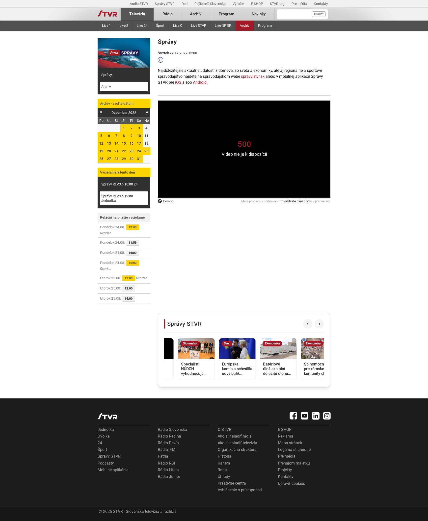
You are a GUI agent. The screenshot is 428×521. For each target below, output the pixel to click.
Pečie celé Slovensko (210, 4)
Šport (160, 25)
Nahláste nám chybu (297, 201)
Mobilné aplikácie (113, 470)
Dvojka (104, 436)
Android (200, 82)
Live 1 (106, 25)
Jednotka (106, 429)
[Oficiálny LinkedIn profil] (316, 416)
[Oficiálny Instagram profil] (327, 416)
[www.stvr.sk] (107, 416)
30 (132, 159)
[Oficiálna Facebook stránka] (293, 416)
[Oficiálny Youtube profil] (305, 416)
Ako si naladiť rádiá (235, 436)
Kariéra (224, 463)
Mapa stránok (290, 443)
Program (265, 25)
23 (132, 151)
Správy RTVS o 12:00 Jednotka (117, 198)
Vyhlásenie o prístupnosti (240, 490)
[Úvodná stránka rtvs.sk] (107, 14)
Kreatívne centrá (232, 483)
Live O (178, 25)
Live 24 (142, 25)
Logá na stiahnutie (294, 449)
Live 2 (123, 25)
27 (109, 159)
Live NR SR (223, 25)
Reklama (285, 436)
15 (124, 143)
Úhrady (224, 476)
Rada (222, 470)
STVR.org (277, 4)
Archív (244, 25)
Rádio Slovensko (172, 429)
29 (124, 159)
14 (116, 143)
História (224, 456)
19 (101, 151)
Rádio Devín (168, 443)
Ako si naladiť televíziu (237, 443)
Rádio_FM (166, 449)
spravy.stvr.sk (253, 76)
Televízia (137, 14)
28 (116, 159)
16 (132, 143)
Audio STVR (139, 4)
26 (101, 159)
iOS (178, 82)
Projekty (285, 470)
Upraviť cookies (291, 483)
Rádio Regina (169, 436)
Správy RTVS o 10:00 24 (119, 184)
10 (139, 136)
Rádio (167, 14)
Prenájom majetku (294, 463)
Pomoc (168, 201)
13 (109, 143)
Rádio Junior (169, 476)
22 (124, 151)
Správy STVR (165, 4)
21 (116, 151)
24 (139, 151)
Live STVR (198, 25)
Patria (163, 456)
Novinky (259, 14)
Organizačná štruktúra (237, 449)
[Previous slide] (308, 324)
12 (101, 143)
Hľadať (318, 14)
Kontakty (321, 4)
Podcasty (106, 463)
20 (109, 151)
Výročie (239, 4)
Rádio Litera (168, 470)
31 (139, 159)
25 (146, 151)
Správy (106, 75)
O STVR (224, 429)
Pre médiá (300, 4)
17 (139, 143)
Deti (185, 4)
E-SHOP (257, 4)
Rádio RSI (166, 463)
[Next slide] (319, 324)
